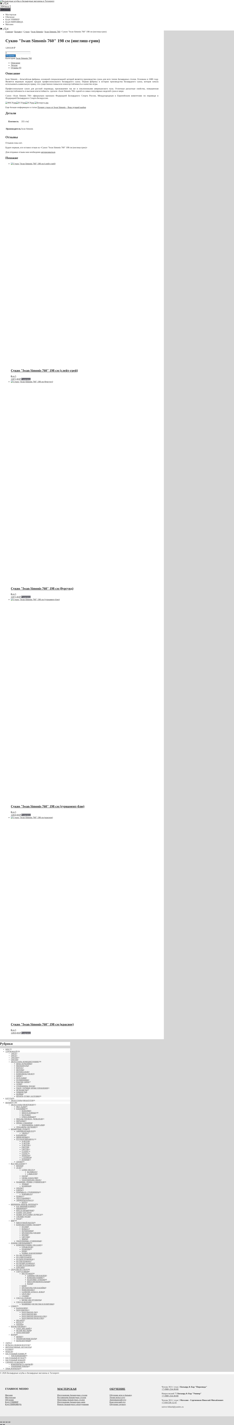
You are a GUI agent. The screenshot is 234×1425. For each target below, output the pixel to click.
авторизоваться (48, 152)
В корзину (10, 56)
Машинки (26, 1186)
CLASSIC (25, 1151)
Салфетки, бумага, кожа (33, 1292)
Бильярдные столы (19, 1129)
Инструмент (27, 1274)
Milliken (20, 1320)
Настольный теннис (15, 1354)
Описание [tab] (15, 63)
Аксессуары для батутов (22, 1100)
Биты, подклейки (24, 1064)
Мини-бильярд (22, 1137)
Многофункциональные (38, 1282)
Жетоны (19, 1070)
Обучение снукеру (118, 1404)
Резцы (29, 1284)
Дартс (8, 1343)
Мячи (18, 1076)
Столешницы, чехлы (25, 1086)
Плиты (19, 1190)
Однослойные (28, 1117)
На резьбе (26, 1115)
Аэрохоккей (11, 1051)
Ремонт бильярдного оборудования (73, 1404)
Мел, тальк (21, 1107)
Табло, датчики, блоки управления (32, 1088)
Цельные (25, 1160)
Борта (24, 1202)
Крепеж (19, 1166)
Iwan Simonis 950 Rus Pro (32, 1318)
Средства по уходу (19, 1269)
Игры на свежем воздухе (17, 1345)
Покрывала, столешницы (27, 1192)
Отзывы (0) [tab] (16, 68)
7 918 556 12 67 (170, 1402)
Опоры (19, 1188)
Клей (24, 1286)
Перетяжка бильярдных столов (71, 1400)
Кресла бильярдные (25, 1210)
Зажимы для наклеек (36, 1276)
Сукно (27, 32)
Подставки (21, 1078)
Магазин (9, 24)
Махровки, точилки (36, 1280)
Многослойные (29, 1113)
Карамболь (21, 1135)
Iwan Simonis (37, 32)
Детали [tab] (14, 65)
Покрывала (27, 1194)
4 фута (13, 1056)
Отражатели (27, 1247)
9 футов (25, 1149)
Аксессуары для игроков (22, 1105)
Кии (12, 1221)
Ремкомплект (28, 1290)
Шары (13, 1335)
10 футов (25, 1141)
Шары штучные (23, 1341)
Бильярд (18, 32)
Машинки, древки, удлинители (30, 1182)
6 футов (14, 1060)
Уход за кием (22, 1272)
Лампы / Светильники (20, 1243)
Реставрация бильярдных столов (71, 1397)
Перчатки (20, 1121)
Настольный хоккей (15, 1360)
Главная (9, 32)
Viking (25, 1133)
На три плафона (23, 1261)
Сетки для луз (28, 1170)
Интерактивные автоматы (18, 1347)
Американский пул (25, 1131)
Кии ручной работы (25, 1223)
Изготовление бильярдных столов (72, 1395)
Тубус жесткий (23, 1329)
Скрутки (25, 1237)
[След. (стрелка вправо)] (4, 1424)
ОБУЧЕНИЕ (117, 1388)
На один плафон (23, 1257)
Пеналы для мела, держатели (29, 1119)
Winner (19, 1324)
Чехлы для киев (18, 1326)
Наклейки (20, 1109)
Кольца (25, 1229)
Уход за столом (23, 1298)
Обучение (9, 17)
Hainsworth (21, 1308)
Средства (26, 1294)
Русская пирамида (25, 1139)
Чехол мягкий (22, 1333)
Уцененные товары (19, 1366)
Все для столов (18, 1164)
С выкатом (32, 1174)
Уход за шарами (23, 1302)
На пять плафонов (24, 1259)
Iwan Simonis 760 (52, 32)
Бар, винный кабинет (25, 1206)
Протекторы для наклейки (34, 1288)
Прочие (25, 1235)
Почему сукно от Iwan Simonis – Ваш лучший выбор (62, 107)
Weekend (26, 1156)
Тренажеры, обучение (26, 1127)
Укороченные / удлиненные (28, 1241)
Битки (19, 1337)
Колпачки (26, 1111)
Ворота (19, 1068)
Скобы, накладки (29, 1178)
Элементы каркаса (24, 1200)
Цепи (24, 1251)
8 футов (25, 1147)
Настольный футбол (14, 1358)
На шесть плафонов (25, 1265)
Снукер (19, 1162)
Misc (7, 1049)
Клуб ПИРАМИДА (14, 22)
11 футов (25, 1143)
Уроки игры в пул (117, 1397)
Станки (25, 1296)
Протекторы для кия (31, 1233)
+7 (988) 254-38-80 (170, 1389)
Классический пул (117, 1402)
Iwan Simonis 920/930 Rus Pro (34, 1316)
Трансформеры (12, 1368)
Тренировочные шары (26, 1339)
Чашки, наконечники (31, 1253)
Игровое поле (22, 1072)
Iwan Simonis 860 (29, 1314)
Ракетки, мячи (22, 1082)
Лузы (18, 1168)
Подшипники (22, 1080)
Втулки (25, 1227)
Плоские (20, 1267)
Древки (25, 1184)
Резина (19, 1196)
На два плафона (23, 1255)
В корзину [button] (26, 379)
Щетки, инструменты (31, 1300)
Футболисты (21, 1090)
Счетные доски (23, 1217)
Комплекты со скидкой (21, 1364)
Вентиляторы (22, 1066)
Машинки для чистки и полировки (38, 1304)
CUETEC (25, 1154)
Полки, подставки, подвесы (28, 1215)
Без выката (32, 1172)
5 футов (14, 1058)
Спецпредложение (14, 1362)
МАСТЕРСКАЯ (66, 1388)
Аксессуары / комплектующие (25, 1062)
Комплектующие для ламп (28, 1245)
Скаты (24, 1176)
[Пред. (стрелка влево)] (1, 1424)
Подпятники (27, 1231)
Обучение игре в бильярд (121, 1395)
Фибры (24, 1239)
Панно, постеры (23, 1213)
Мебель (8, 1352)
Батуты (8, 1098)
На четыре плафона (25, 1263)
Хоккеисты (21, 1092)
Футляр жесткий (23, 1331)
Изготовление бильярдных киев (71, 1402)
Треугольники (22, 1198)
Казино (8, 1349)
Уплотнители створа (31, 1180)
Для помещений (18, 1356)
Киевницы (21, 1208)
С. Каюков (26, 1158)
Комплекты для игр (25, 1074)
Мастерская (10, 14)
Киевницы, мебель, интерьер (23, 1204)
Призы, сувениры (24, 1123)
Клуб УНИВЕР (12, 19)
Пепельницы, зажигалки (33, 1125)
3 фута (13, 1054)
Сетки (19, 1084)
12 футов (25, 1145)
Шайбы (19, 1094)
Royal (19, 1322)
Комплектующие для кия (27, 1225)
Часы (18, 1219)
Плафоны (26, 1249)
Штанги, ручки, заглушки (28, 1096)
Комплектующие (35, 1278)
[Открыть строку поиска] (6, 4)
